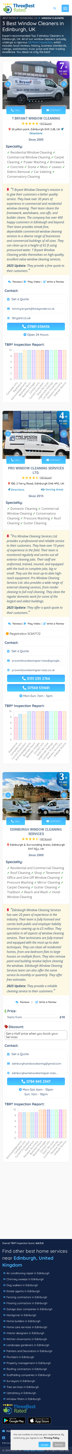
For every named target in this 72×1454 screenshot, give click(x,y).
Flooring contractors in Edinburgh (27, 1303)
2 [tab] (32, 101)
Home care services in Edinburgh (27, 1327)
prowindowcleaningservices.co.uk (33, 670)
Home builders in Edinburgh (24, 1321)
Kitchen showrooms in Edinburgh (27, 1339)
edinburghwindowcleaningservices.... (35, 1073)
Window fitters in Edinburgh (24, 1399)
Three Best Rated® (33, 1450)
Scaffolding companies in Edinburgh (29, 1375)
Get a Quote (20, 299)
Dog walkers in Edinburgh (22, 1285)
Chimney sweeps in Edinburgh (25, 1279)
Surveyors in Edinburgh (21, 1381)
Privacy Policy (51, 1437)
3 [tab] (35, 101)
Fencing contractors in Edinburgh (27, 1297)
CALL (17, 110)
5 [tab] (41, 101)
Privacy (7, 1443)
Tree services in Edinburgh (23, 1387)
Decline (59, 1444)
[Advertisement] (36, 1202)
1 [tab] (29, 101)
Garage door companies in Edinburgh (29, 1309)
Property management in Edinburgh (29, 1363)
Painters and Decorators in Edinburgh (29, 1351)
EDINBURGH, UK (28, 18)
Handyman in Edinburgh (21, 1315)
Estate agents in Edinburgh (23, 1291)
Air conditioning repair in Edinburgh (28, 1273)
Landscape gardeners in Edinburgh (28, 1345)
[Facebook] (3, 1437)
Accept (44, 1444)
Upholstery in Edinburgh (21, 1393)
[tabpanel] (36, 85)
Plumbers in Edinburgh (20, 1357)
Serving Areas (54, 489)
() (46, 123)
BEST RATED (9, 18)
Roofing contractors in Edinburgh (27, 1369)
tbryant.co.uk (21, 318)
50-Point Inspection (40, 42)
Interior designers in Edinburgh (25, 1333)
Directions (17, 489)
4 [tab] (38, 101)
